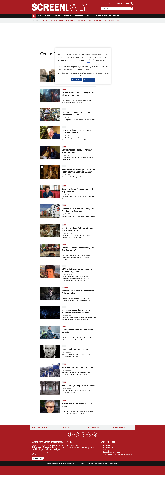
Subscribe (119, 3)
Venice (48, 20)
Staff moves (108, 20)
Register (111, 3)
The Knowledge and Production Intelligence (117, 454)
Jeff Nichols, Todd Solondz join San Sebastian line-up (77, 229)
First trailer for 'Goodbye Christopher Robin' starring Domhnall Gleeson (79, 170)
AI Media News (108, 448)
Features (65, 287)
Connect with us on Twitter (76, 434)
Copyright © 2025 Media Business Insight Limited (92, 463)
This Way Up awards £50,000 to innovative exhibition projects (76, 311)
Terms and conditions (51, 463)
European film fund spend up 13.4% (77, 367)
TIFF (43, 20)
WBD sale (116, 20)
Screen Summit (81, 20)
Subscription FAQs (114, 463)
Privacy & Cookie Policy (68, 463)
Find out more (37, 458)
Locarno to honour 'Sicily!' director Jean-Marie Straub (77, 131)
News (64, 89)
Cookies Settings (76, 79)
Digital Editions (120, 427)
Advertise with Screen (39, 427)
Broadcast (106, 445)
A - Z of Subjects (93, 427)
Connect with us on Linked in (83, 434)
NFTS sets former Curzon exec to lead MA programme (77, 270)
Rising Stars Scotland (57, 20)
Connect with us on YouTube (88, 434)
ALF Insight (107, 450)
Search (131, 8)
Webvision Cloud (86, 468)
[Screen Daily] (59, 10)
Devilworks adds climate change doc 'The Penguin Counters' (78, 209)
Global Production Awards (95, 20)
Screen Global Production (111, 452)
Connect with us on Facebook (70, 434)
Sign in (127, 3)
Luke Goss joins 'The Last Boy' (75, 349)
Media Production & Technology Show (81, 448)
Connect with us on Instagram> (94, 434)
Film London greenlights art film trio (78, 385)
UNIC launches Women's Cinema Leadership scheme (76, 113)
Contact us (65, 427)
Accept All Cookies (89, 79)
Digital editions (70, 20)
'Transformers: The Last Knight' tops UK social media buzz (78, 94)
